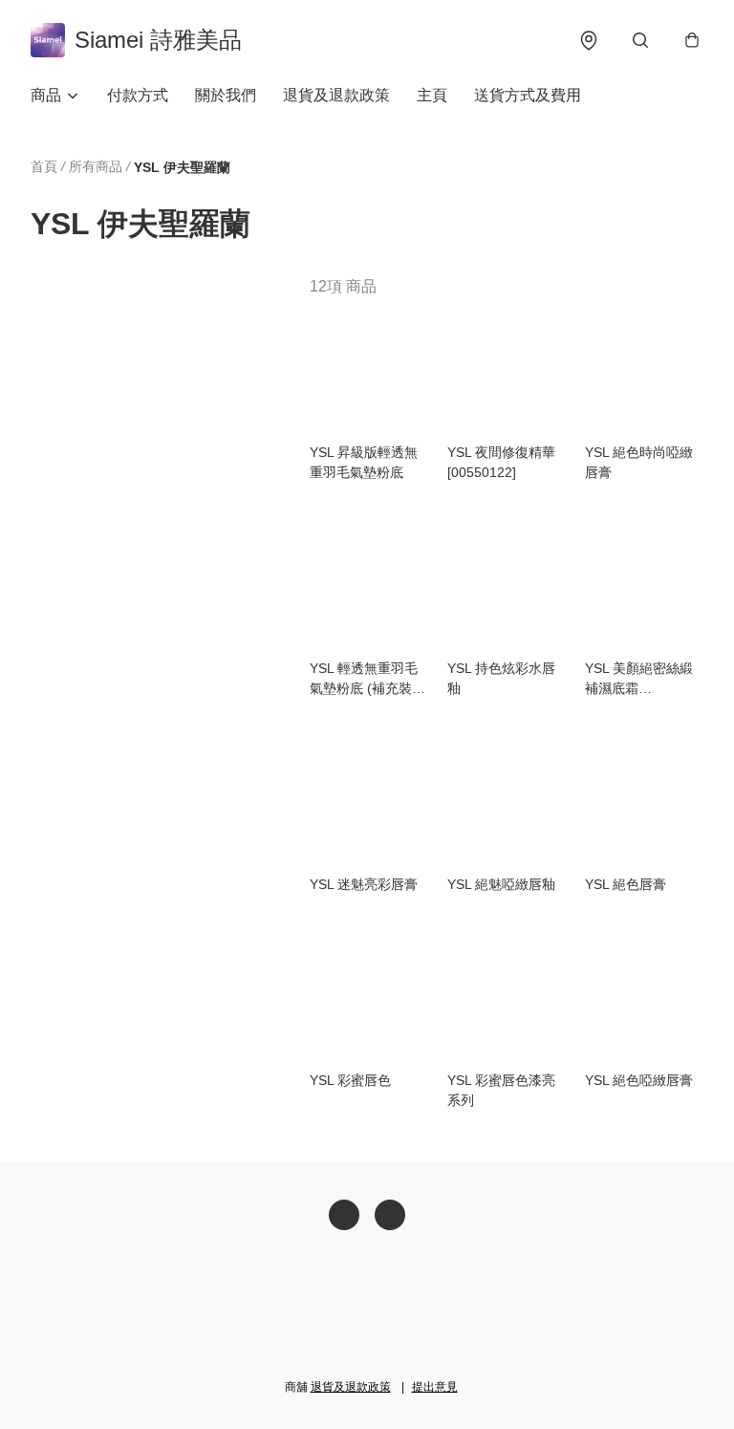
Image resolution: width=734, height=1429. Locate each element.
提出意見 (435, 1387)
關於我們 (225, 95)
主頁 (432, 95)
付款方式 (137, 95)
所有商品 (95, 166)
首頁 (44, 166)
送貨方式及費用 (527, 95)
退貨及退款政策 (336, 95)
